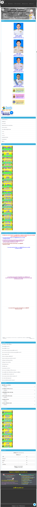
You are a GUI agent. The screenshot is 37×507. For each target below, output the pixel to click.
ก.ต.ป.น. (3, 133)
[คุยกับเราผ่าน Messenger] (34, 504)
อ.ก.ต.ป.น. (3, 135)
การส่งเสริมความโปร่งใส (5, 399)
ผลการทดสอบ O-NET (6, 354)
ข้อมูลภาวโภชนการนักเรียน (7, 362)
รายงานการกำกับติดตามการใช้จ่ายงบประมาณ (9, 370)
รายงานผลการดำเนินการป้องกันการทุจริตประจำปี (10, 376)
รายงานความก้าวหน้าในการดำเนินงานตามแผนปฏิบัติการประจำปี (12, 352)
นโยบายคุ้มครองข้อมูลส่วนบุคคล (6, 129)
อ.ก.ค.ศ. (3, 131)
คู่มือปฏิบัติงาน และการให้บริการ (6, 385)
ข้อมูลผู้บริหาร (4, 121)
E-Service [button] (31, 3)
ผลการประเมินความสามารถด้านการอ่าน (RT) (9, 358)
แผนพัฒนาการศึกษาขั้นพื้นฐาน (7, 344)
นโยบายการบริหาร (4, 127)
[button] (3, 13)
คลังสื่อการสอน (5, 366)
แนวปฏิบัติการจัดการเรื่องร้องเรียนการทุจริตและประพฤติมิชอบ (11, 372)
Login (35, 6)
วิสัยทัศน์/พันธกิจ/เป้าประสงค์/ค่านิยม (7, 125)
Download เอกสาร (5, 364)
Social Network (4, 139)
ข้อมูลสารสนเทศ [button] (25, 3)
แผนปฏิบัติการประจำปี (6, 346)
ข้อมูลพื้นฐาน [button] (11, 3)
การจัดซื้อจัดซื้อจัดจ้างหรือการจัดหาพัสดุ (7, 392)
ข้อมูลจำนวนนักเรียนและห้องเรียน (8, 360)
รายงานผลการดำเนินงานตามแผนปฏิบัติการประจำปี (10, 350)
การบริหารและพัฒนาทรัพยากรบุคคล (7, 395)
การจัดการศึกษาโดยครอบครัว (7, 378)
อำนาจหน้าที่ (3, 123)
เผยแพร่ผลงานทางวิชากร (6, 368)
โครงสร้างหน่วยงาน (4, 119)
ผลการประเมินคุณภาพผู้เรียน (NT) (8, 356)
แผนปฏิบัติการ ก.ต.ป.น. (6, 348)
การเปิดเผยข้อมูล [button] (17, 3)
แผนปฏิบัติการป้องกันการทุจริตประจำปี (8, 374)
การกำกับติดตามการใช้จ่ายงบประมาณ (7, 388)
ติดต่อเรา (3, 141)
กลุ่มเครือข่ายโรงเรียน (5, 137)
